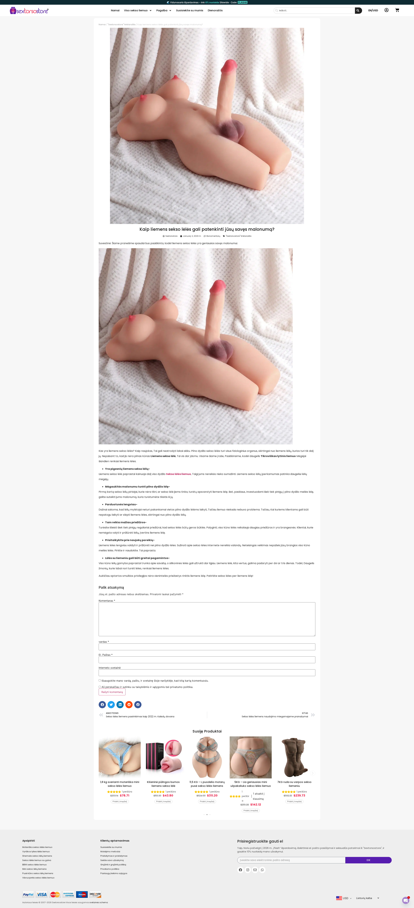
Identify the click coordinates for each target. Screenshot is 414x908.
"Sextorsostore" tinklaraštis (122, 24)
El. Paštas (106, 654)
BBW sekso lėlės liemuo (34, 864)
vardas (104, 641)
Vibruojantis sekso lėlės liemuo (38, 877)
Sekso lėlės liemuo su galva (36, 860)
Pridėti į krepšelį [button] (120, 801)
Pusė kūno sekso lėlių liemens (37, 873)
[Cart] (397, 10)
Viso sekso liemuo (136, 10)
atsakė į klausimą (258, 796)
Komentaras (107, 600)
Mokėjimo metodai (110, 851)
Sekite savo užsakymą (112, 860)
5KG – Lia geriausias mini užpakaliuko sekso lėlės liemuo (250, 784)
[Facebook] (240, 870)
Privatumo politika (109, 869)
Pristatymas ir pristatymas (113, 855)
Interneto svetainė (110, 667)
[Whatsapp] (262, 870)
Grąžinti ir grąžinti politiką (113, 864)
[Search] (358, 10)
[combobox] (314, 10)
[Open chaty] (405, 900)
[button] (102, 704)
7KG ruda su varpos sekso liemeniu (294, 784)
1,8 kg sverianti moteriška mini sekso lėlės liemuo (119, 784)
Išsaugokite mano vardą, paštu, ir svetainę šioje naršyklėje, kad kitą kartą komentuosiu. (155, 680)
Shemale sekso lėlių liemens (37, 855)
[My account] (386, 10)
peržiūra (127, 791)
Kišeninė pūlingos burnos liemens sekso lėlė (163, 784)
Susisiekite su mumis (189, 10)
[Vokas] (255, 870)
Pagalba (161, 10)
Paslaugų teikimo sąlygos (113, 873)
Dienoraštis (215, 10)
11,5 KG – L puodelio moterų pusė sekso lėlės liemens (207, 784)
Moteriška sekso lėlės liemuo (37, 847)
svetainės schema (98, 902)
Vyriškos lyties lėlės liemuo (36, 851)
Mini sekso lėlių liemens (34, 869)
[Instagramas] (248, 870)
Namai (115, 10)
